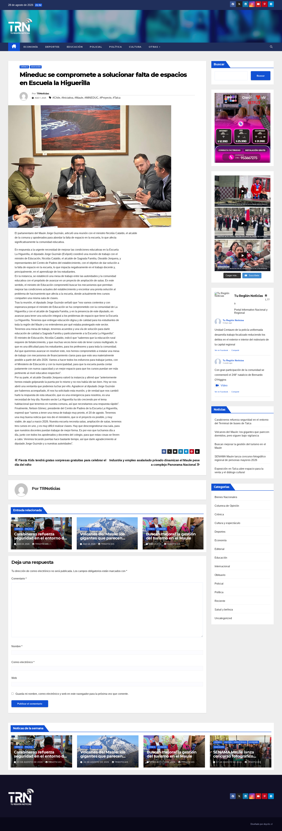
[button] (271, 46)
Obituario (220, 575)
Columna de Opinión (227, 505)
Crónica (24, 67)
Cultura (135, 46)
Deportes (52, 46)
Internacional (222, 566)
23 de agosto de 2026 (30, 762)
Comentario (19, 578)
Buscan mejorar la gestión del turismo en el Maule (171, 536)
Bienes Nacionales (226, 497)
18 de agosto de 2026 (96, 762)
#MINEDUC (91, 97)
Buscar (219, 64)
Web (14, 678)
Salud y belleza (224, 609)
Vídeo (224, 385)
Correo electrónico (22, 662)
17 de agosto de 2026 (163, 762)
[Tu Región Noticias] (223, 294)
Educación (75, 46)
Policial (96, 46)
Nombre (16, 646)
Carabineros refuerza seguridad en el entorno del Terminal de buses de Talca (41, 538)
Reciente (220, 601)
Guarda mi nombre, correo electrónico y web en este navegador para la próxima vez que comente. (72, 693)
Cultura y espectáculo (227, 523)
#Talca (116, 97)
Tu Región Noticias (233, 320)
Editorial (220, 549)
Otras (154, 46)
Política (115, 46)
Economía (31, 46)
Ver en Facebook (221, 350)
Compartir (235, 350)
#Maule (79, 97)
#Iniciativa (67, 97)
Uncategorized (223, 618)
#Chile (56, 97)
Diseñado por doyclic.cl (262, 824)
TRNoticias (43, 93)
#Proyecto (105, 97)
